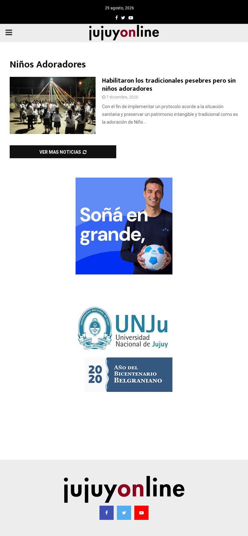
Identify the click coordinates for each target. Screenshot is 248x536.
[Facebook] (106, 513)
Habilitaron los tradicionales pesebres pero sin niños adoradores (169, 84)
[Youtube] (141, 513)
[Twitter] (124, 513)
